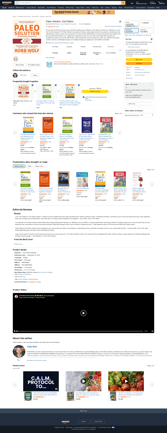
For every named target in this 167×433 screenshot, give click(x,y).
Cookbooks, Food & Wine (24, 16)
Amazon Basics (31, 7)
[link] (47, 91)
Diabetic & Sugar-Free (46, 16)
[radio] (132, 24)
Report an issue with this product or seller (61, 43)
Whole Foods (70, 7)
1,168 (49, 194)
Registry (114, 7)
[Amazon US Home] (65, 422)
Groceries (61, 7)
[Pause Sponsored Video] (56, 389)
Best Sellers (41, 7)
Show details (88, 100)
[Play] (14, 331)
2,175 (105, 194)
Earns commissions (49, 295)
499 (86, 190)
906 (142, 194)
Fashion (107, 7)
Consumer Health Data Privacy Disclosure (85, 427)
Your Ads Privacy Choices (104, 427)
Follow (35, 75)
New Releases (51, 7)
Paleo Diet (22, 276)
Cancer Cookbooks (25, 274)
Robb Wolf (51, 24)
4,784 (123, 194)
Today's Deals (80, 7)
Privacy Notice (69, 427)
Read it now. (99, 64)
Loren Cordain (64, 24)
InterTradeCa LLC (139, 69)
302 (30, 194)
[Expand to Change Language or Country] (133, 3)
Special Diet (35, 16)
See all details (50, 57)
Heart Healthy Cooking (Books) (28, 279)
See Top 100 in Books (45, 272)
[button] (4, 8)
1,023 (67, 194)
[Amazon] (7, 2)
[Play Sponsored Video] (83, 381)
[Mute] (152, 331)
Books (88, 7)
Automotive (151, 7)
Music (120, 7)
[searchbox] (70, 3)
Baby (158, 7)
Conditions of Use (59, 427)
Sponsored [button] (15, 368)
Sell (102, 7)
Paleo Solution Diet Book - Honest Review (32, 297)
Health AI (11, 7)
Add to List (132, 103)
